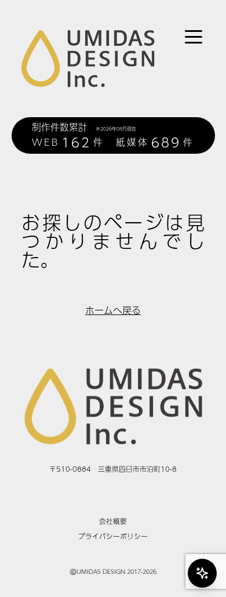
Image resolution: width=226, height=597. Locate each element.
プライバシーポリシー (113, 536)
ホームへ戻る (113, 310)
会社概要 (113, 521)
